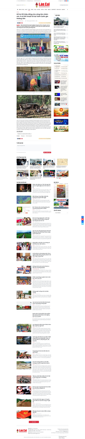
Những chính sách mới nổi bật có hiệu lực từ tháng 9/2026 (41, 267)
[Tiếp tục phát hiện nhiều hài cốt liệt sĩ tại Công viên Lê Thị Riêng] (24, 379)
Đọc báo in (63, 9)
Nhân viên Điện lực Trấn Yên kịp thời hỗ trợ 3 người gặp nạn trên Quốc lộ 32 (41, 186)
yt (66, 0)
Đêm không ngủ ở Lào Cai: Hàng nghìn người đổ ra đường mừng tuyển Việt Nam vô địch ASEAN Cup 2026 (59, 38)
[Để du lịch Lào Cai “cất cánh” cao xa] (62, 173)
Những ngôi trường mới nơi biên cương (41, 292)
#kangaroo (23, 135)
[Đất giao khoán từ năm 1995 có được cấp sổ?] (24, 414)
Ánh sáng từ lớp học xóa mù (48, 177)
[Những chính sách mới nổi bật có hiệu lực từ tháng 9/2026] (24, 270)
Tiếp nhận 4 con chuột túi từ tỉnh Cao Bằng (24, 133)
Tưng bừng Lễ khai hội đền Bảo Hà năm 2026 (41, 351)
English (61, 0)
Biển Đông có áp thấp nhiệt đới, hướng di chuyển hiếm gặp (40, 197)
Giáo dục (34, 279)
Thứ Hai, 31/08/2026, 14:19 (22, 0)
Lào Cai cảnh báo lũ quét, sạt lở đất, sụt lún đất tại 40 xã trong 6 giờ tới (59, 30)
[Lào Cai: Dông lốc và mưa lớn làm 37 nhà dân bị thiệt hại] (61, 21)
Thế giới (46, 9)
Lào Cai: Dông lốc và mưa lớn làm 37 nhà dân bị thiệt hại (59, 27)
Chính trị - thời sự (21, 9)
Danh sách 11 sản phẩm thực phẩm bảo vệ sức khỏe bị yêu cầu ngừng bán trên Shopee (41, 315)
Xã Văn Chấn (64, 78)
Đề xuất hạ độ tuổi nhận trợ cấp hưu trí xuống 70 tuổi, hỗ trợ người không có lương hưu (64, 89)
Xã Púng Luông (64, 70)
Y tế (33, 317)
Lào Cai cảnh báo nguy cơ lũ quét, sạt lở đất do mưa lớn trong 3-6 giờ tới (41, 401)
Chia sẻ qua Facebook (17, 22)
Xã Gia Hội (64, 76)
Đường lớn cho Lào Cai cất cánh (64, 104)
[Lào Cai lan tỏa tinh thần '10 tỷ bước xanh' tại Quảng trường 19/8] (24, 306)
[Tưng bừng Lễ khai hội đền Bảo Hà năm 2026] (24, 354)
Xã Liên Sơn (58, 76)
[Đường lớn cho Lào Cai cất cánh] (57, 104)
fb (65, 0)
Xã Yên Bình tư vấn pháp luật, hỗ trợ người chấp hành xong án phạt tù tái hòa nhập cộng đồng (42, 255)
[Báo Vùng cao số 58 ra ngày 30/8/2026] (61, 191)
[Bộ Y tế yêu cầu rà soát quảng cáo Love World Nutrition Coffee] (24, 210)
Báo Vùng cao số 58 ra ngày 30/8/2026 (61, 195)
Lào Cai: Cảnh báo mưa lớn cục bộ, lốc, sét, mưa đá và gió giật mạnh (59, 34)
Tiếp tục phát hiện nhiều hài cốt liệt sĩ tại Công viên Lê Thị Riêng (41, 376)
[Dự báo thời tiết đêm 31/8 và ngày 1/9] (57, 94)
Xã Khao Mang (64, 68)
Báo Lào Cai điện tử (42, 5)
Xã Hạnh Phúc (58, 74)
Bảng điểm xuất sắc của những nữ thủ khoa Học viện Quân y (41, 243)
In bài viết (20, 22)
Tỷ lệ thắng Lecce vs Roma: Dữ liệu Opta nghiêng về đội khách (64, 99)
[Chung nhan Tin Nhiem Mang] (63, 437)
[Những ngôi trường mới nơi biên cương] (24, 295)
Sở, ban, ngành (64, 66)
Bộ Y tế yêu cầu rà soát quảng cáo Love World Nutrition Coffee (41, 207)
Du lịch (35, 9)
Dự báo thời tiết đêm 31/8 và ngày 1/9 (64, 94)
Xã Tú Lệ (57, 73)
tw (82, 224)
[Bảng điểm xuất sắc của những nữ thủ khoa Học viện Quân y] (24, 246)
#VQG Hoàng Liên (29, 135)
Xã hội (29, 9)
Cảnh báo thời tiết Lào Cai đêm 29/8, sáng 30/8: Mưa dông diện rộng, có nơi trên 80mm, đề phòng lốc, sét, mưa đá (42, 339)
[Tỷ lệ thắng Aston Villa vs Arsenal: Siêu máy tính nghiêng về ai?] (57, 81)
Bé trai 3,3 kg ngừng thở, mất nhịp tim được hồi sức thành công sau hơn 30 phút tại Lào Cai (41, 219)
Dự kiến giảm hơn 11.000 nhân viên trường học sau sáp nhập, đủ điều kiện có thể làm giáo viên (36, 167)
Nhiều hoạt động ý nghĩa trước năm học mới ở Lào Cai (42, 277)
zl (67, 0)
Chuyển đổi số (53, 9)
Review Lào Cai (59, 9)
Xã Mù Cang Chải (58, 71)
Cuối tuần (66, 183)
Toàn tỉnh (57, 68)
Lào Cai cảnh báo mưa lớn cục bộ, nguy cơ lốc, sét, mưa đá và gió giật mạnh (59, 42)
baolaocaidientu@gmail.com (35, 433)
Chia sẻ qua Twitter (19, 22)
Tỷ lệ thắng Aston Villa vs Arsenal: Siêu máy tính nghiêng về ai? (64, 82)
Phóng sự (49, 9)
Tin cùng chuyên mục (21, 182)
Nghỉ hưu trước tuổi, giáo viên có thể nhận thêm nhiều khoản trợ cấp (49, 167)
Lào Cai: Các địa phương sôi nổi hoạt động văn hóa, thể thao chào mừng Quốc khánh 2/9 (42, 232)
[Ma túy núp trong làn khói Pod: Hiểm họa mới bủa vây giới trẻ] (24, 390)
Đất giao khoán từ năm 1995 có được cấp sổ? (42, 411)
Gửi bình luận (47, 152)
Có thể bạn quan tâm (21, 157)
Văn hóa (32, 9)
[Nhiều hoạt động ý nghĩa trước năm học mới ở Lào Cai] (24, 280)
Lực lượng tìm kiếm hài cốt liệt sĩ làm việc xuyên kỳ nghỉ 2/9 (42, 325)
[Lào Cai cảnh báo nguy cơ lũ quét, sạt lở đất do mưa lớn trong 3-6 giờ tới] (24, 403)
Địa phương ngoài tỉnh (58, 66)
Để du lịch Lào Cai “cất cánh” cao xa (61, 178)
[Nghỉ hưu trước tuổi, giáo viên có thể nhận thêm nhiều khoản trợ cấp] (49, 162)
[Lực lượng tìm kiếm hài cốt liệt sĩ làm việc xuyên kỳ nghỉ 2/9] (24, 328)
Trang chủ (17, 9)
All (67, 9)
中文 (63, 0)
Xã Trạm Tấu (64, 73)
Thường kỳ (61, 183)
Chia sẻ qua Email (22, 22)
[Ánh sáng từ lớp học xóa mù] (49, 173)
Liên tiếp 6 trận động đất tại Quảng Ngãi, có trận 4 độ (61, 167)
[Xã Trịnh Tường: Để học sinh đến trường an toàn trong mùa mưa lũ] (24, 365)
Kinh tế (26, 9)
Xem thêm (34, 421)
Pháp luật (38, 9)
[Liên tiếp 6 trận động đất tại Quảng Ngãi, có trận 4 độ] (62, 162)
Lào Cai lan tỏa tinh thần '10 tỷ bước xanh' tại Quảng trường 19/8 (41, 303)
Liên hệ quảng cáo (38, 0)
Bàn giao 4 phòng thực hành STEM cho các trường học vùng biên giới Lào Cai (22, 178)
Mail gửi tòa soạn (30, 0)
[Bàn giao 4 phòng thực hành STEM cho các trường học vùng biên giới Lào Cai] (23, 173)
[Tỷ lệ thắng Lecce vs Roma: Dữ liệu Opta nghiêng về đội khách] (57, 98)
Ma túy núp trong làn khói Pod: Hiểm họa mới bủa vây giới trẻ (42, 387)
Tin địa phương (57, 63)
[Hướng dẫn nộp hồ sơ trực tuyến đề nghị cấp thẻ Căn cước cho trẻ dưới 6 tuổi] (36, 173)
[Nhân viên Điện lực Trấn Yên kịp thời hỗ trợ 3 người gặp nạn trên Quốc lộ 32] (24, 188)
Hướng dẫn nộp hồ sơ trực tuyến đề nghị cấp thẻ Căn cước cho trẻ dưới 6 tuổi (36, 178)
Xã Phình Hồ (64, 74)
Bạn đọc (34, 413)
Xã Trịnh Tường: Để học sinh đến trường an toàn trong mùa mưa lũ (41, 362)
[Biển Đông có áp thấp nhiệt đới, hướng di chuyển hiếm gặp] (24, 200)
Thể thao (42, 9)
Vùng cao (56, 183)
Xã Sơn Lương (58, 78)
